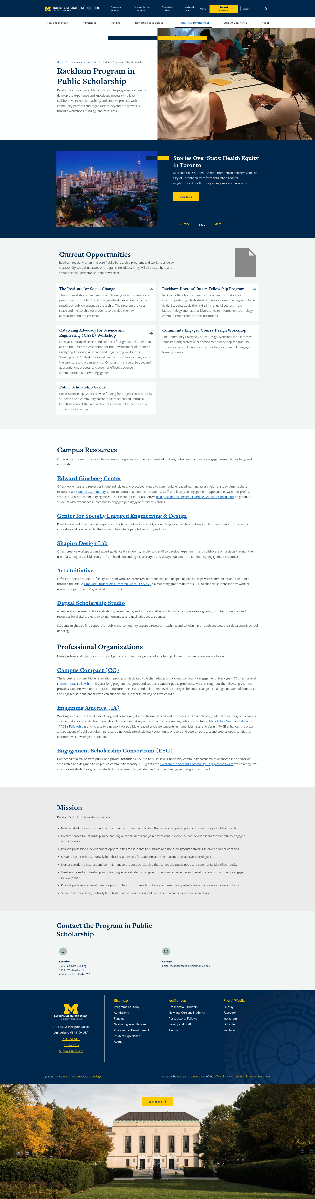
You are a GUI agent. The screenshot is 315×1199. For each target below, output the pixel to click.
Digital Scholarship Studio (91, 603)
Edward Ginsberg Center (89, 478)
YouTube (229, 1030)
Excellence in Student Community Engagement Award (196, 763)
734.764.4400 (71, 1039)
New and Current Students (142, 8)
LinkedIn (229, 1024)
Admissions (89, 22)
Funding (115, 22)
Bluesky (228, 1006)
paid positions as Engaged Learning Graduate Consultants (195, 496)
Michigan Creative (187, 1076)
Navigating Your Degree (149, 22)
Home (60, 62)
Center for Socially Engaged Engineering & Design (122, 516)
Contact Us (71, 1045)
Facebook (229, 1012)
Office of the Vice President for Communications (242, 1076)
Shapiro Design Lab (82, 543)
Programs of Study (57, 22)
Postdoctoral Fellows (167, 8)
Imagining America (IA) (88, 708)
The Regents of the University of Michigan (78, 1076)
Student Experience (235, 22)
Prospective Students (115, 8)
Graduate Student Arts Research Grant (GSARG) (117, 583)
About (265, 22)
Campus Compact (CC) (88, 670)
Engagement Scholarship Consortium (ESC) (115, 750)
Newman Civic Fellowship (74, 683)
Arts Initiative (75, 570)
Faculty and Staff (188, 8)
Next (217, 224)
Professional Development (193, 22)
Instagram (230, 1018)
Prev (186, 224)
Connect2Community (90, 491)
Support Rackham (71, 1051)
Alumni (203, 8)
